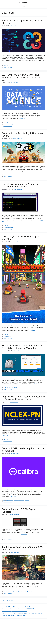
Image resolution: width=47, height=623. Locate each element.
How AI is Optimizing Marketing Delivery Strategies (14, 611)
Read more (7, 61)
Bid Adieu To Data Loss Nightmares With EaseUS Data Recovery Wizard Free (22, 346)
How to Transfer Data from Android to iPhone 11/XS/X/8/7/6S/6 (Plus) (19, 609)
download (5, 65)
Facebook (21, 500)
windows (10, 227)
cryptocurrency (9, 500)
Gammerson (23, 2)
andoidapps (6, 591)
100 (7, 600)
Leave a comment (7, 67)
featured (5, 124)
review (15, 387)
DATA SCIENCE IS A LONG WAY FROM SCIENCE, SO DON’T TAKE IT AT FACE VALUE (21, 77)
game (9, 336)
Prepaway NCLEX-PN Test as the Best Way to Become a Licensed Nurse (23, 398)
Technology (11, 124)
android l (16, 591)
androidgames (22, 591)
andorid (12, 591)
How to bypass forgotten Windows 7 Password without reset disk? (20, 185)
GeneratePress (30, 621)
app (4, 500)
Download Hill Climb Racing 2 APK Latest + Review (14, 615)
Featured (11, 387)
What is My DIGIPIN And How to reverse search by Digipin (16, 606)
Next (11, 600)
